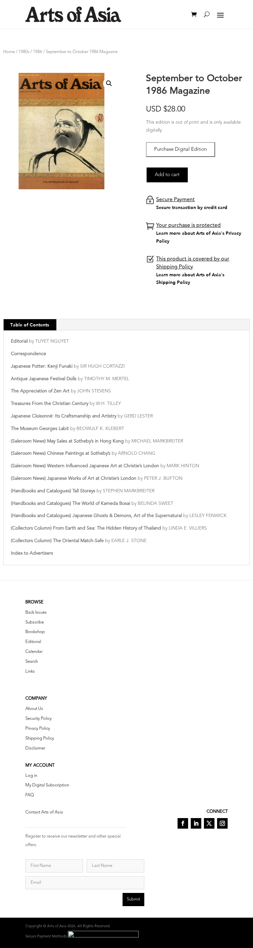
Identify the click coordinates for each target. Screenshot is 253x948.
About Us (34, 709)
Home (9, 52)
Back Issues (36, 612)
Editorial (33, 642)
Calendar (33, 652)
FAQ (29, 795)
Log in (31, 776)
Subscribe (34, 622)
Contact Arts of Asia (44, 812)
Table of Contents (29, 325)
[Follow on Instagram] (222, 823)
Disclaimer (35, 748)
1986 (37, 52)
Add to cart (167, 174)
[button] (109, 83)
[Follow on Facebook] (183, 823)
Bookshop (35, 632)
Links (30, 671)
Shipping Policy (39, 738)
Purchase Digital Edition (180, 149)
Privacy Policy (37, 728)
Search (31, 661)
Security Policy (38, 719)
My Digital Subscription (47, 785)
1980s (23, 52)
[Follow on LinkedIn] (196, 823)
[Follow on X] (209, 823)
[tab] (30, 324)
